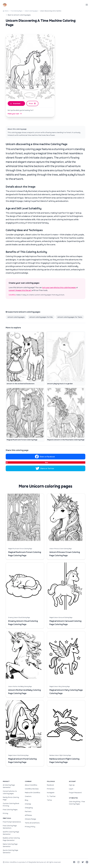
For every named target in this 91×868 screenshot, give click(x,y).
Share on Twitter (47, 468)
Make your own (13, 114)
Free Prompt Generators (12, 822)
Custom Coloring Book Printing (11, 804)
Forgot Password (75, 792)
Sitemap (28, 804)
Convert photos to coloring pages (10, 792)
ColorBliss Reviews (32, 789)
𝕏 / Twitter (51, 796)
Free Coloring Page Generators (10, 827)
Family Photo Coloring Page (11, 798)
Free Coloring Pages (17, 11)
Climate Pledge (30, 819)
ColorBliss (12, 295)
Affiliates (28, 815)
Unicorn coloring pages (31, 11)
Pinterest (50, 789)
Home (7, 11)
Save (46, 462)
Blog (26, 800)
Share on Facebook (47, 456)
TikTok (49, 800)
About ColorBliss (31, 785)
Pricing (5, 813)
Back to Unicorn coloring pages (19, 15)
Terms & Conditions (32, 823)
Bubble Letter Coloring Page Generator (11, 839)
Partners (28, 811)
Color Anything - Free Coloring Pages (77, 802)
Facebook (50, 785)
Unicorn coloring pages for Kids (41, 317)
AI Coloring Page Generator (9, 786)
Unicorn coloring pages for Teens (69, 317)
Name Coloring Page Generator (10, 845)
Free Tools (7, 818)
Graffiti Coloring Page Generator (11, 833)
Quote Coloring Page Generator (10, 851)
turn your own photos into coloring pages (59, 287)
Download (16, 103)
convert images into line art (20, 290)
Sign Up (72, 785)
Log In (71, 789)
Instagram (50, 792)
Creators (28, 796)
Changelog (29, 808)
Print (31, 103)
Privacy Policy (30, 826)
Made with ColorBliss (32, 792)
